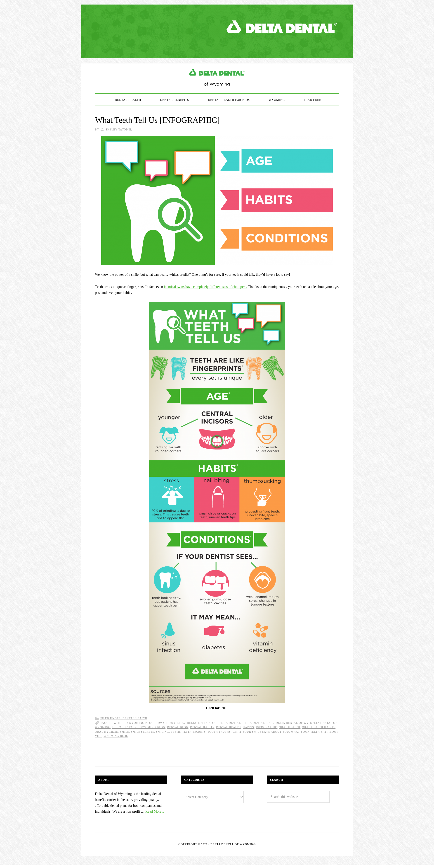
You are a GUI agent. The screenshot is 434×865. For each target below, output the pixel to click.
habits (248, 727)
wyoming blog (116, 736)
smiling (162, 731)
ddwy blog (175, 723)
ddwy (160, 723)
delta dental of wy (292, 723)
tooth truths (219, 731)
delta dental (230, 723)
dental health (228, 727)
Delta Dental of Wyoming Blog (217, 78)
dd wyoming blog (138, 723)
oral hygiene (106, 731)
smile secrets (142, 731)
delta (191, 723)
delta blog (207, 723)
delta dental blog (258, 723)
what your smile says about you (261, 731)
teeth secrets (194, 731)
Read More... (154, 811)
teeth (175, 731)
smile (124, 731)
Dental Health (135, 718)
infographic (266, 727)
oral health (289, 727)
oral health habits (318, 727)
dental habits (202, 727)
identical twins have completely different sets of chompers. (205, 287)
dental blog (177, 727)
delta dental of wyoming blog (138, 727)
